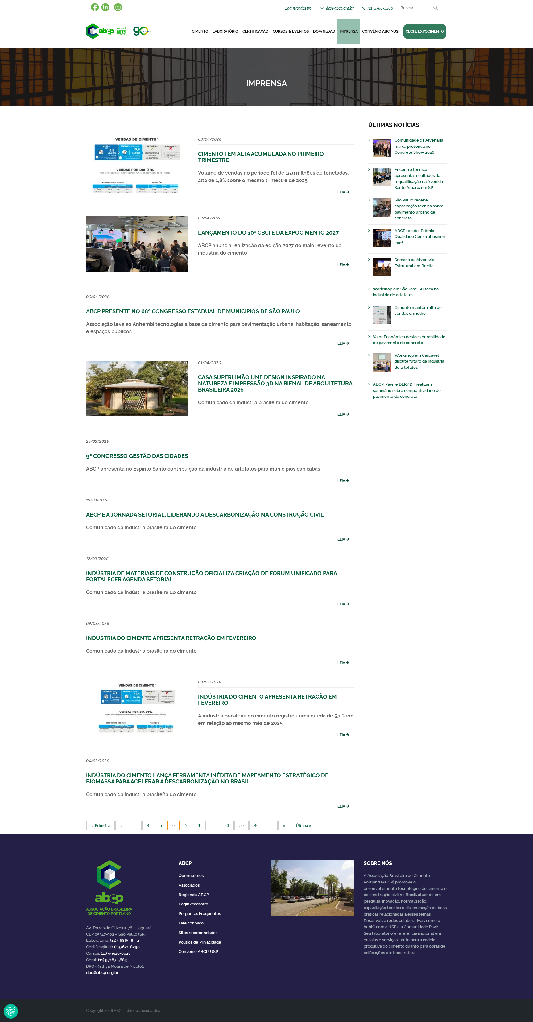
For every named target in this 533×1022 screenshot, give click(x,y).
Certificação (255, 31)
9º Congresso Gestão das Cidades (137, 456)
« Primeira (100, 825)
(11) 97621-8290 (125, 947)
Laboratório (225, 31)
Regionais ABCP (194, 894)
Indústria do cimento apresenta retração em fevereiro (171, 638)
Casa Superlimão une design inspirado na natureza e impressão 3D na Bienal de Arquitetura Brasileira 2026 (275, 383)
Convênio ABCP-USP (381, 31)
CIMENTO (200, 31)
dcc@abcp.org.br (340, 8)
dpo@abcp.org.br (102, 972)
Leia (341, 192)
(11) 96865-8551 (124, 940)
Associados (189, 885)
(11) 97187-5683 (112, 960)
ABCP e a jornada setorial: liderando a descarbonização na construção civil (205, 514)
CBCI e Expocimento (425, 31)
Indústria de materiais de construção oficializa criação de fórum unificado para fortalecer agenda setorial (211, 576)
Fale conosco (191, 923)
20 (227, 825)
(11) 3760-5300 (380, 8)
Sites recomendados (198, 932)
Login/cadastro (298, 8)
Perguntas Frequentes (200, 913)
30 (241, 825)
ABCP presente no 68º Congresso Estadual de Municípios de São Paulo (193, 311)
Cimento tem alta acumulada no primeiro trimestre (261, 157)
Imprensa (349, 31)
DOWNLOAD (324, 31)
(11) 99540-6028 (116, 953)
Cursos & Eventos (291, 31)
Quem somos (191, 875)
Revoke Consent (11, 1011)
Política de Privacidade (200, 942)
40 (256, 825)
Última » (303, 825)
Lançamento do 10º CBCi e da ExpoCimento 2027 (268, 232)
